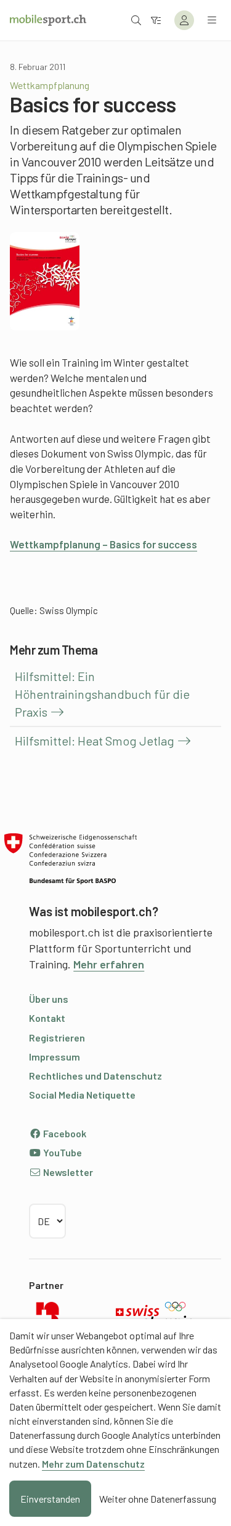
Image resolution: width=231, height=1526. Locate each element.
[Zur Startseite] (48, 20)
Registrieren (57, 1037)
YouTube (61, 1152)
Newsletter (67, 1172)
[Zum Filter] (156, 20)
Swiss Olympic (68, 610)
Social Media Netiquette (82, 1094)
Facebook (63, 1133)
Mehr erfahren (108, 964)
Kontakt (47, 1018)
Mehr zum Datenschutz (93, 1464)
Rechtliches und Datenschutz (95, 1075)
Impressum (54, 1056)
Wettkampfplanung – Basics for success (103, 544)
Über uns (48, 999)
